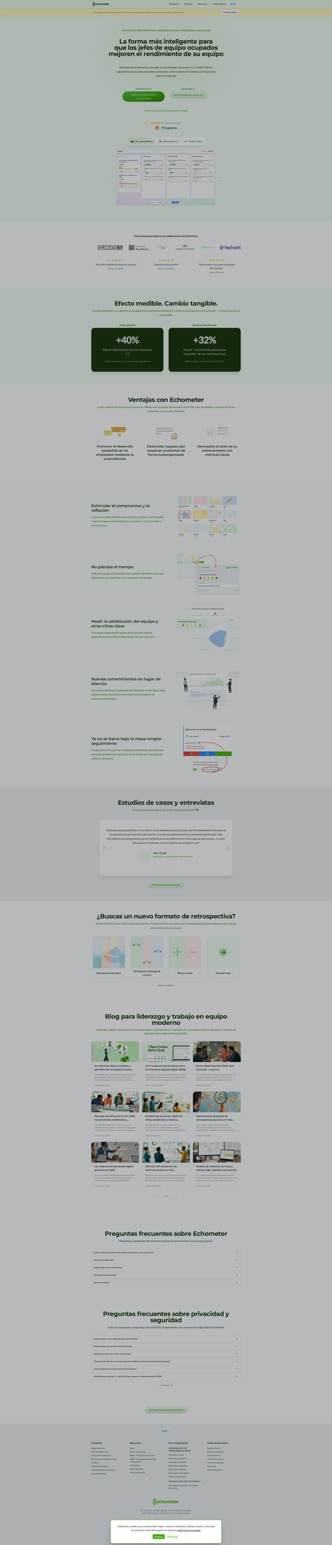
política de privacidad (188, 1530)
